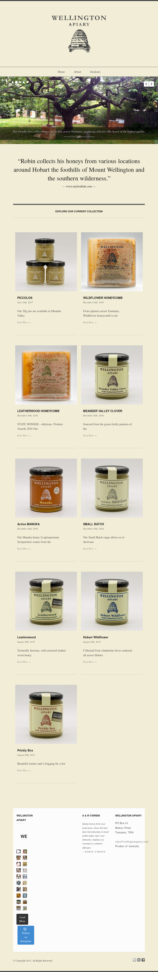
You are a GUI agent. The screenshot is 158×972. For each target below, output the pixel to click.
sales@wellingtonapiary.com (131, 841)
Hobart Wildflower (95, 637)
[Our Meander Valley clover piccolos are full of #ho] (25, 851)
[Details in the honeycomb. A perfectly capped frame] (25, 883)
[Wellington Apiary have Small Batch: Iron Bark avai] (25, 870)
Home (61, 72)
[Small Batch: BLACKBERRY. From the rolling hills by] (25, 876)
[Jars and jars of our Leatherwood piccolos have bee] (18, 908)
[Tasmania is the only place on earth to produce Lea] (25, 858)
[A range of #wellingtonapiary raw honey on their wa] (18, 889)
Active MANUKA (28, 524)
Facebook (143, 960)
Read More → (24, 322)
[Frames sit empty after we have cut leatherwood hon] (25, 864)
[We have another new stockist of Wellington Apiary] (25, 908)
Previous (146, 84)
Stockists (95, 72)
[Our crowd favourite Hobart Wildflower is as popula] (18, 876)
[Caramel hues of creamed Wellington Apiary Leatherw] (18, 895)
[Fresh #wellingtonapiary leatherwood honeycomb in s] (18, 870)
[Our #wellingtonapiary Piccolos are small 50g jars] (18, 858)
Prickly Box (25, 750)
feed (139, 960)
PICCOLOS (24, 298)
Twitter (134, 960)
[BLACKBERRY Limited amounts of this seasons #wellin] (18, 864)
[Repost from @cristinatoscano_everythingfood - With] (18, 902)
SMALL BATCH (93, 524)
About (77, 72)
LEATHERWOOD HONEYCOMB (38, 411)
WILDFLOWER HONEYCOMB (103, 298)
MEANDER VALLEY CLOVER (102, 411)
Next (151, 84)
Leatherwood (26, 637)
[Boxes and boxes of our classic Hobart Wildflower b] (18, 883)
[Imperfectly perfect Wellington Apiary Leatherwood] (25, 902)
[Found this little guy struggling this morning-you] (18, 851)
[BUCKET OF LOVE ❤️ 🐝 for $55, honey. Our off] (25, 895)
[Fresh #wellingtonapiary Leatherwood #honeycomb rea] (25, 889)
